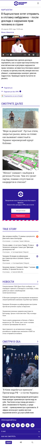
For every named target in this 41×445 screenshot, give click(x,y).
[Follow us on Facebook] (3, 425)
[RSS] (28, 425)
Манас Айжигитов (7, 32)
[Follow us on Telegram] (23, 425)
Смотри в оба (11, 341)
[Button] (6, 88)
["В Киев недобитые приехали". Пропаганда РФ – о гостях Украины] (20, 366)
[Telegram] (20, 442)
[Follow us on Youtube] (13, 425)
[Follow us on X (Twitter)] (8, 425)
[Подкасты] (32, 425)
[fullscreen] (38, 55)
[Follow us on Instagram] (18, 425)
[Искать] (32, 442)
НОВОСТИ (8, 281)
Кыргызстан (6, 10)
